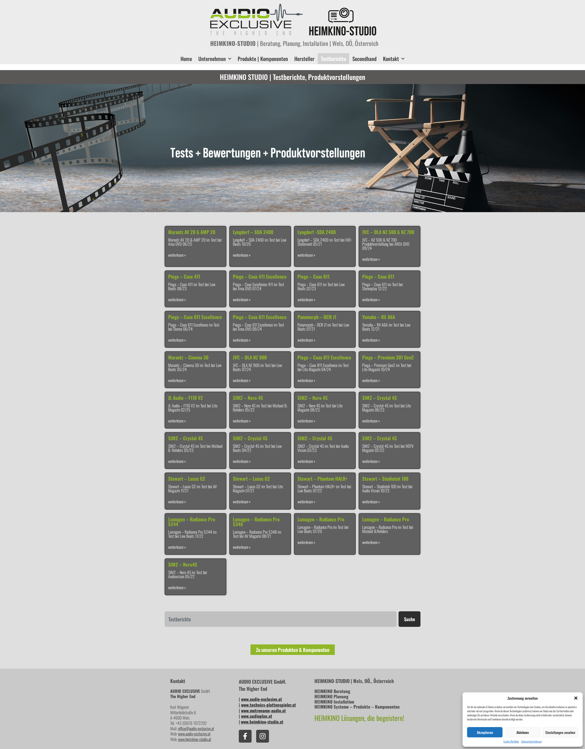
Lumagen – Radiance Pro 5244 (191, 521)
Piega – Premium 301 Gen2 (388, 357)
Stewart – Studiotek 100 (385, 478)
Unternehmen (212, 59)
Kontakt (391, 59)
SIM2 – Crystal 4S (379, 397)
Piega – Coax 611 (314, 276)
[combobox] (281, 619)
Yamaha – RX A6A (378, 316)
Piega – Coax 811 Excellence (324, 357)
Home (186, 59)
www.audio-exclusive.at (194, 734)
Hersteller (304, 59)
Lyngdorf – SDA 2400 (253, 231)
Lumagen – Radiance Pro (321, 519)
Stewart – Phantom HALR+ (323, 478)
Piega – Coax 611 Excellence (195, 316)
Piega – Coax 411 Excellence (260, 276)
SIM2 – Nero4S (182, 564)
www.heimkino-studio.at (262, 721)
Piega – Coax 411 (184, 276)
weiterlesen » (177, 255)
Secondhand (364, 59)
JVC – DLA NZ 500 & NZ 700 (388, 231)
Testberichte (333, 59)
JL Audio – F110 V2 (185, 397)
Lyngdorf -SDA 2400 (317, 231)
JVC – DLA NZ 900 (250, 357)
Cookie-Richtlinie (511, 741)
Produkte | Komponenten (263, 59)
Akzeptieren (485, 732)
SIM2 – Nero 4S (248, 397)
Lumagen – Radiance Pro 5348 (256, 521)
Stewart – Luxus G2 (186, 478)
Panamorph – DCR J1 (317, 316)
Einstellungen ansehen (560, 732)
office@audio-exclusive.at (196, 728)
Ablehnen (522, 732)
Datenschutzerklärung (531, 741)
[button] (576, 698)
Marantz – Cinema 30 (188, 357)
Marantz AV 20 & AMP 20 (191, 231)
